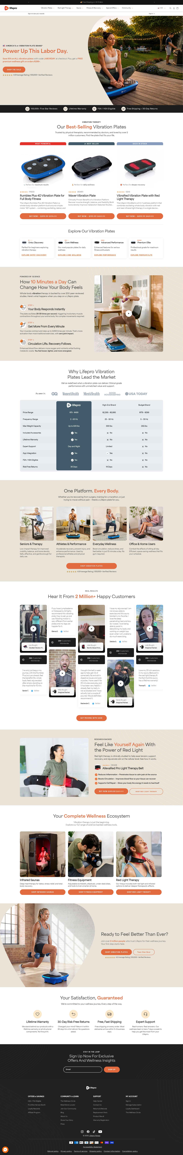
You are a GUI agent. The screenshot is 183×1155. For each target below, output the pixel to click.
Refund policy (53, 1151)
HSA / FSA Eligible (34, 1101)
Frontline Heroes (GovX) (36, 1105)
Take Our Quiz (143, 952)
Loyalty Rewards (34, 1109)
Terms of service (80, 1151)
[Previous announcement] (28, 2)
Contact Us (97, 1105)
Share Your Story (67, 1120)
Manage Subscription (133, 1105)
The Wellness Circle (68, 1101)
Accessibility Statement (92, 1147)
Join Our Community (68, 1109)
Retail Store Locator (68, 1105)
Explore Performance (105, 255)
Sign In (128, 1101)
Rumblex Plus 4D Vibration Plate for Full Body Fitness (42, 197)
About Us (64, 1116)
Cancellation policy (130, 1151)
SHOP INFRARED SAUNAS (42, 892)
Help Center (97, 1101)
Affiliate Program (34, 1113)
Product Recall (98, 1116)
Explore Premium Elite (141, 255)
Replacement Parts (100, 1113)
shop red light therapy (146, 791)
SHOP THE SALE (14, 70)
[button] (48, 8)
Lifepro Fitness (94, 1136)
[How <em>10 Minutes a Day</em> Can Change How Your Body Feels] (128, 313)
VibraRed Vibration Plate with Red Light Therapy (138, 197)
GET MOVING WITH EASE (91, 718)
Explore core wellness (69, 255)
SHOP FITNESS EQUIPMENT (91, 892)
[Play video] (33, 629)
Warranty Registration (101, 1120)
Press (63, 1124)
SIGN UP (111, 1069)
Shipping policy (95, 1151)
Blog (62, 1113)
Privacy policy (66, 1151)
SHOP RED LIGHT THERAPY (139, 892)
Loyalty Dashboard (132, 1109)
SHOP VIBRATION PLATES (91, 566)
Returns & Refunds (100, 1109)
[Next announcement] (154, 2)
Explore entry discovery (34, 255)
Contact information (112, 1151)
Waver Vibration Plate (82, 196)
